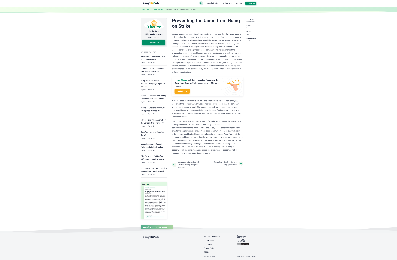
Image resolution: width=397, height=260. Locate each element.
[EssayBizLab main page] (150, 3)
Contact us (208, 244)
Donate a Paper (209, 256)
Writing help (251, 3)
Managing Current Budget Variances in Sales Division (152, 146)
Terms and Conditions (212, 236)
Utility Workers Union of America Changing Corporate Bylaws (153, 83)
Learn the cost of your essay (155, 227)
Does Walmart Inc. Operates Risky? (152, 134)
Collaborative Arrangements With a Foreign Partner (152, 70)
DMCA (206, 252)
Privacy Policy (209, 248)
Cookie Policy (209, 240)
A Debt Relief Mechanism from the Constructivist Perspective (153, 122)
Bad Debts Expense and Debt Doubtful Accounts (153, 58)
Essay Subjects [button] (212, 3)
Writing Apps (227, 3)
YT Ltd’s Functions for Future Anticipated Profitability (153, 109)
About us (239, 3)
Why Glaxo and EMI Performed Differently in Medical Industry (153, 158)
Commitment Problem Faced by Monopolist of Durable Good (154, 170)
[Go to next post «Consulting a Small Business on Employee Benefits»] (227, 163)
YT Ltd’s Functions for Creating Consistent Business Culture (153, 97)
